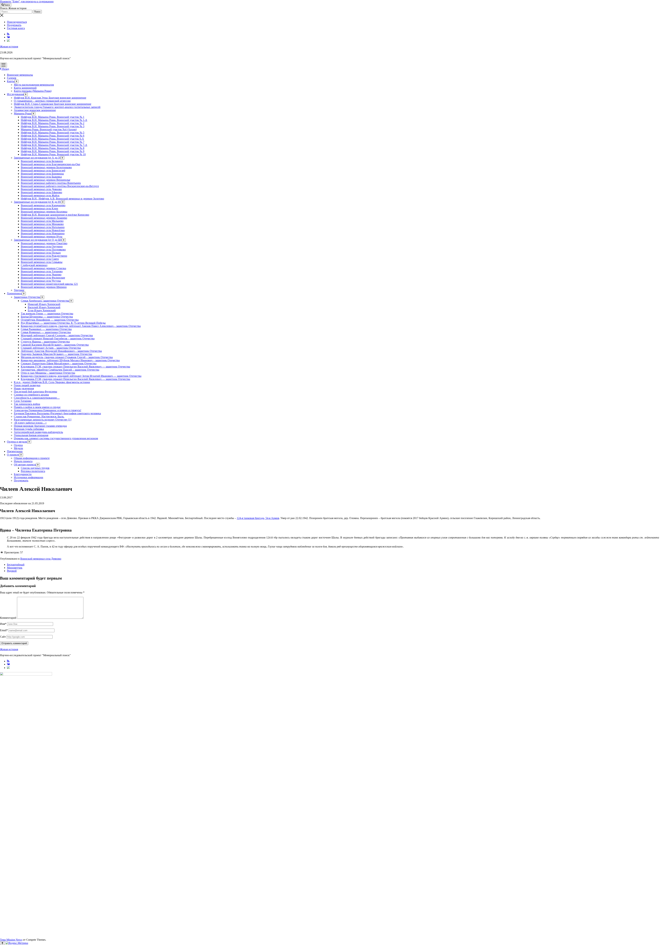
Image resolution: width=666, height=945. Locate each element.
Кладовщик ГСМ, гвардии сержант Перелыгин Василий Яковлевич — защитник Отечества (75, 366)
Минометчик (14, 567)
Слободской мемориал (34, 265)
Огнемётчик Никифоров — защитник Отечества (50, 319)
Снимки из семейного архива (31, 394)
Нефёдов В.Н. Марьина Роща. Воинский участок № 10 (53, 154)
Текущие (19, 290)
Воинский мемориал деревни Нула (41, 236)
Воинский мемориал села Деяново (41, 189)
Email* (4, 630)
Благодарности (23, 474)
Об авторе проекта (25, 464)
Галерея (11, 77)
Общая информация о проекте (32, 458)
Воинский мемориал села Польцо (41, 252)
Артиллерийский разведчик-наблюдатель (38, 432)
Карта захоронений (25, 87)
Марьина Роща (22, 113)
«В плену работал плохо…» (30, 422)
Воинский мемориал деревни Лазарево (44, 217)
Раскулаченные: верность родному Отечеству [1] (42, 419)
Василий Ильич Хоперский (44, 307)
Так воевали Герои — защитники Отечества (47, 313)
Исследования (15, 94)
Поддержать (14, 25)
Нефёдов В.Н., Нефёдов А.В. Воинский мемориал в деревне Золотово (62, 198)
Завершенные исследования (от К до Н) (37, 201)
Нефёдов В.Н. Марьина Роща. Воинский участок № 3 (52, 126)
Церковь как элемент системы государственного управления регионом (56, 438)
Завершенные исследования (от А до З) (37, 157)
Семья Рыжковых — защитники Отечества (46, 329)
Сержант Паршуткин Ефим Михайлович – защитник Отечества (58, 363)
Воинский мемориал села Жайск (40, 195)
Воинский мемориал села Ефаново (41, 192)
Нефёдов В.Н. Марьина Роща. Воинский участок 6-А (52, 138)
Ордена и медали (17, 441)
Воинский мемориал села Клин (39, 208)
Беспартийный (15, 564)
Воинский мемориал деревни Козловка (44, 211)
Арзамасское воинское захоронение (35, 110)
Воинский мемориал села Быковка (41, 176)
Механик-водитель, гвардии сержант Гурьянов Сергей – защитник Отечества (67, 357)
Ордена (18, 445)
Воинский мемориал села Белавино (42, 161)
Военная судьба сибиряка (29, 429)
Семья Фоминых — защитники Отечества (46, 332)
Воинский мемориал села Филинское (43, 277)
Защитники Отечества (27, 297)
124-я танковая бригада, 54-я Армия (258, 518)
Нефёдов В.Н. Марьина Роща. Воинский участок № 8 (52, 148)
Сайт (3, 636)
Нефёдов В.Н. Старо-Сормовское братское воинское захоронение (52, 103)
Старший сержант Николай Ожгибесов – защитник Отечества (58, 338)
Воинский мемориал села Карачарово (43, 205)
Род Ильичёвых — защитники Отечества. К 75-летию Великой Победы (63, 322)
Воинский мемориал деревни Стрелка (43, 268)
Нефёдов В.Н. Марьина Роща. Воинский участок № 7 (52, 141)
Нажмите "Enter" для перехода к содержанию (27, 1)
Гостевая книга (16, 28)
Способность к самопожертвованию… (37, 397)
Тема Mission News (11, 939)
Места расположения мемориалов (34, 84)
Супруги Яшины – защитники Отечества (45, 341)
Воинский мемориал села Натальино (43, 227)
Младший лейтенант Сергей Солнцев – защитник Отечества (57, 335)
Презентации (15, 451)
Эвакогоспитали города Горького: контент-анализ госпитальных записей (57, 107)
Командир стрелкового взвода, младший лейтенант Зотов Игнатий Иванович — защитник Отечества (81, 375)
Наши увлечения (24, 388)
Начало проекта (23, 461)
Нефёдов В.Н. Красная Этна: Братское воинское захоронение (50, 97)
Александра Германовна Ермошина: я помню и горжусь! (47, 410)
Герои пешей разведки (27, 385)
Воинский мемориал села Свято (40, 258)
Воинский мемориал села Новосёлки (43, 230)
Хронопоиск (14, 293)
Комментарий (8, 617)
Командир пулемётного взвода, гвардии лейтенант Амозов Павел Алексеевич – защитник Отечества (81, 326)
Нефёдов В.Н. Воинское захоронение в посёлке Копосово (55, 214)
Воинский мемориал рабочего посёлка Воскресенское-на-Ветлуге (60, 186)
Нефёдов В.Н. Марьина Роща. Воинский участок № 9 (52, 151)
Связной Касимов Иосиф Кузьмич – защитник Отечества (55, 344)
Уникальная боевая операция (31, 435)
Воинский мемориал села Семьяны (41, 262)
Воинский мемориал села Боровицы (42, 173)
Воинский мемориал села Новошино (43, 233)
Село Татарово (22, 400)
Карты (11, 81)
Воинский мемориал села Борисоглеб (43, 170)
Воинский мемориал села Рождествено (44, 255)
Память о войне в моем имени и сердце (37, 407)
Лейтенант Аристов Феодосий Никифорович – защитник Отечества (61, 350)
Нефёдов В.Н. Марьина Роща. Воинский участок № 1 (52, 116)
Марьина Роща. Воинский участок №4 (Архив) (49, 129)
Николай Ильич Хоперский (44, 304)
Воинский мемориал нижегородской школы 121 (49, 283)
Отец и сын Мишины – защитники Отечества (48, 372)
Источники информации (28, 477)
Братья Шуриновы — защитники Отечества (47, 316)
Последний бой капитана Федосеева (35, 391)
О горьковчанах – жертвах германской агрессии (42, 100)
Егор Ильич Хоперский (42, 310)
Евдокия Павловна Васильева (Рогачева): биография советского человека (57, 413)
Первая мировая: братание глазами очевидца (40, 425)
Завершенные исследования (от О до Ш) (38, 239)
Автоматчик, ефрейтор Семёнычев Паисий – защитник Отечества (60, 369)
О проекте (13, 454)
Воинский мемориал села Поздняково (43, 249)
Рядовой (12, 570)
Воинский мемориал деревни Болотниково (46, 167)
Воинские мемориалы (20, 74)
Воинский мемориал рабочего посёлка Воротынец (51, 183)
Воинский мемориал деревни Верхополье (45, 179)
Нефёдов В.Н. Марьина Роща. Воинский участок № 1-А (54, 120)
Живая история (9, 46)
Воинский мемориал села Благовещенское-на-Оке (50, 164)
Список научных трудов (35, 468)
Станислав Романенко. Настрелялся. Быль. (39, 416)
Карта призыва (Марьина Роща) (33, 90)
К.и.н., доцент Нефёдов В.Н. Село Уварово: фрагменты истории (52, 382)
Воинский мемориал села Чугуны (41, 280)
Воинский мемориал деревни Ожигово (44, 243)
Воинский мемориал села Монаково (42, 224)
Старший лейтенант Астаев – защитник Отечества (51, 347)
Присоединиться (17, 21)
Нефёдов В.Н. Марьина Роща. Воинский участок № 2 (52, 123)
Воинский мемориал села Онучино (42, 246)
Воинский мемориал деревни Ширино (44, 287)
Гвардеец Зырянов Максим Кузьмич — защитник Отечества (56, 354)
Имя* (3, 623)
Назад (5, 68)
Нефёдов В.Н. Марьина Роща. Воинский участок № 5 (52, 132)
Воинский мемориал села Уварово (41, 274)
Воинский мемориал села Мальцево (42, 220)
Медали (18, 448)
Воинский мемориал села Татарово (42, 271)
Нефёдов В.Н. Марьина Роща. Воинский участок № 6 (52, 135)
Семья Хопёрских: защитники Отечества (45, 300)
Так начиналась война (27, 404)
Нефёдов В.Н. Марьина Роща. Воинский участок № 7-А (54, 145)
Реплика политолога (33, 471)
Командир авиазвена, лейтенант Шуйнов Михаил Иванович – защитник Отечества (70, 360)
